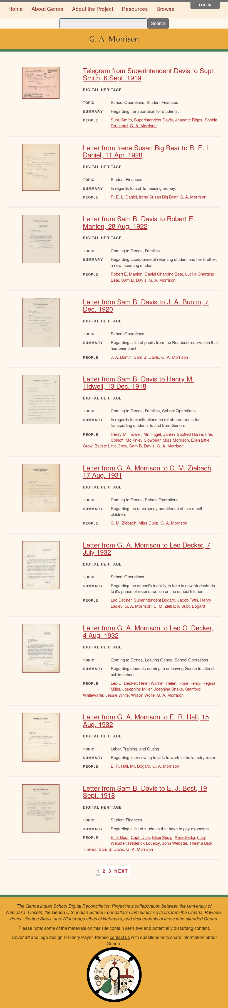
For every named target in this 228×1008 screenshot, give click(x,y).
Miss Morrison (176, 440)
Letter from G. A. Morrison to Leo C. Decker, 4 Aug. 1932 (148, 631)
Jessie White (117, 695)
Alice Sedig (185, 837)
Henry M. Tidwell (126, 434)
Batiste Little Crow (111, 446)
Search (158, 23)
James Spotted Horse (183, 434)
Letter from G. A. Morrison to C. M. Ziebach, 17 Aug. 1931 (148, 471)
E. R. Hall (119, 766)
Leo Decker (121, 600)
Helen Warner (151, 683)
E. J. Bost (119, 837)
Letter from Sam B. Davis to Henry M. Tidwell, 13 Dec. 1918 (138, 382)
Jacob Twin (187, 600)
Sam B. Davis (134, 280)
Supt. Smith (121, 120)
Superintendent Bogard (154, 600)
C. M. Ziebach (123, 523)
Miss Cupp (148, 523)
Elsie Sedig (162, 837)
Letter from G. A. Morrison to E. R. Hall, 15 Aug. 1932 (146, 720)
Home (15, 8)
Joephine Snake (168, 689)
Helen (171, 683)
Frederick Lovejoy (144, 843)
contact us (120, 937)
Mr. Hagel (152, 434)
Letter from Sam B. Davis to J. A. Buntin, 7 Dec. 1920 (146, 305)
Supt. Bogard (193, 606)
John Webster (174, 843)
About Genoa (47, 8)
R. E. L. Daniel (124, 197)
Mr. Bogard (140, 766)
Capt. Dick (140, 837)
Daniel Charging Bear (164, 274)
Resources (135, 8)
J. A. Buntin (121, 357)
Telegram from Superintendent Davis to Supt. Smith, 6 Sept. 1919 (149, 73)
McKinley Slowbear (143, 440)
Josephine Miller (137, 689)
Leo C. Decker (124, 683)
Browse (166, 8)
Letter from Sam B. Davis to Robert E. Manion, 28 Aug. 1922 (139, 221)
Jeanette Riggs (188, 120)
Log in (205, 4)
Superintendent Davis (153, 120)
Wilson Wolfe (143, 695)
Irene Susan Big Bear (158, 197)
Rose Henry (189, 683)
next (121, 871)
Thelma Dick (200, 843)
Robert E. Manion (126, 274)
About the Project (92, 8)
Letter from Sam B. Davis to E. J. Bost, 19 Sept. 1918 (145, 791)
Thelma (89, 849)
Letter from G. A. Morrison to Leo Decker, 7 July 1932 (146, 548)
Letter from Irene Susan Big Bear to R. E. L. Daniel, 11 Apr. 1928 (147, 150)
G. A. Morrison (143, 125)
